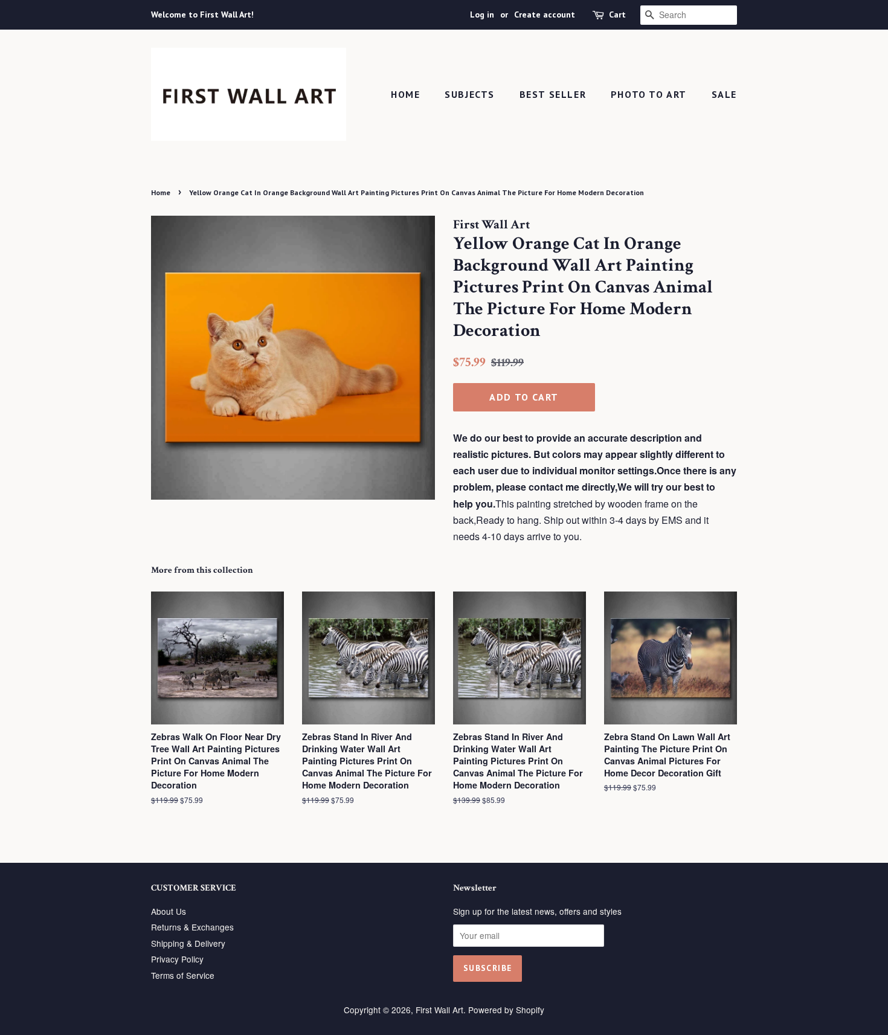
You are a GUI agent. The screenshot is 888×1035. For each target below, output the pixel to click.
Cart (617, 14)
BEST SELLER (553, 94)
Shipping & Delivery (188, 943)
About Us (168, 911)
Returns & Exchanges (192, 927)
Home (405, 94)
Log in (482, 14)
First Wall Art (439, 1010)
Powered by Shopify (506, 1010)
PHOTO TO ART (649, 94)
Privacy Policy (177, 959)
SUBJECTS (470, 94)
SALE (724, 94)
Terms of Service (182, 975)
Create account (544, 14)
